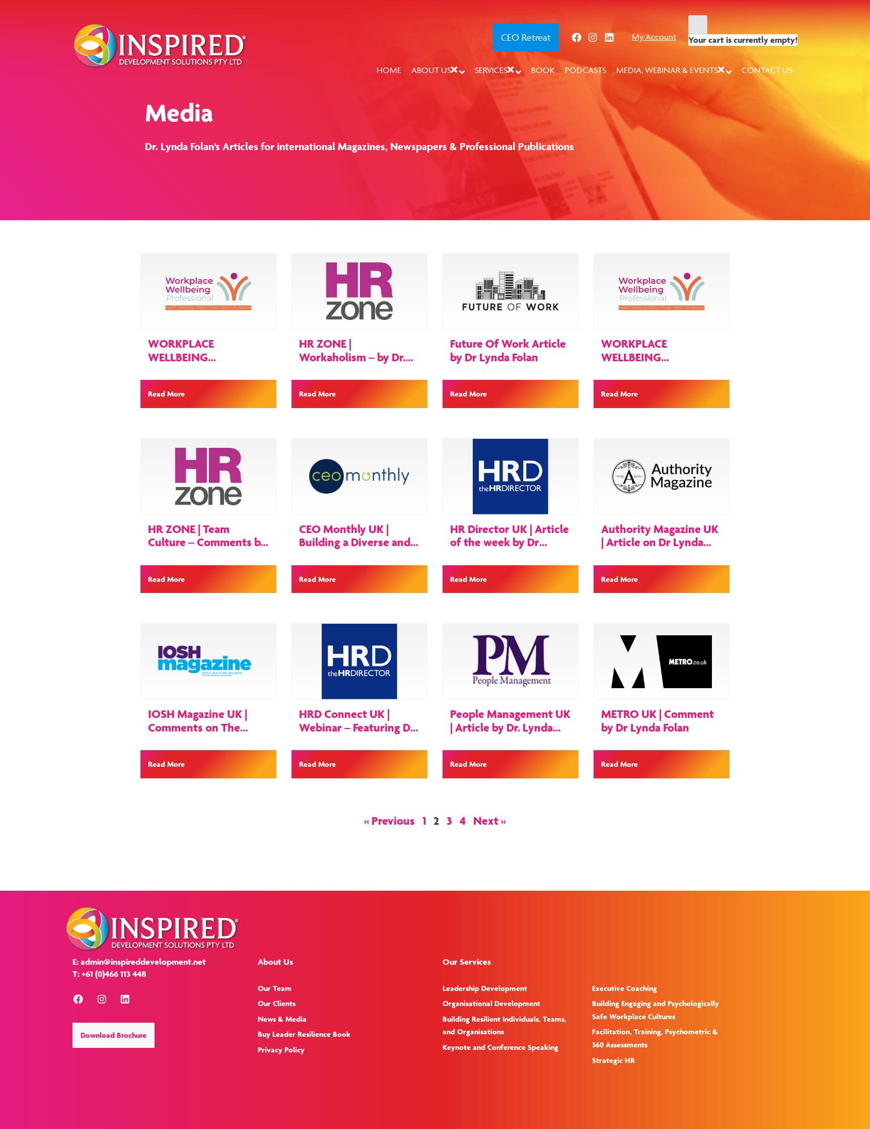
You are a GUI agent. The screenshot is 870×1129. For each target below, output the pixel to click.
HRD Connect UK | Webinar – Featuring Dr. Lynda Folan (357, 727)
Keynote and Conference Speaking (500, 1047)
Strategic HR (613, 1060)
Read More (166, 394)
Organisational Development (491, 1003)
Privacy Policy (281, 1049)
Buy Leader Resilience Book (304, 1034)
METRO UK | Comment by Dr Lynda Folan (657, 720)
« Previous (389, 821)
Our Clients (277, 1003)
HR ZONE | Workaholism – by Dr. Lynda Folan (352, 357)
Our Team (275, 988)
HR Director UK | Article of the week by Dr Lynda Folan (509, 542)
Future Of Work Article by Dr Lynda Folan (508, 350)
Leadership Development (485, 988)
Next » (489, 821)
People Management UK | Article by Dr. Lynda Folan (510, 727)
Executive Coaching (624, 988)
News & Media (282, 1019)
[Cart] (697, 24)
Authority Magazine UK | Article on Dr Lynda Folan (659, 542)
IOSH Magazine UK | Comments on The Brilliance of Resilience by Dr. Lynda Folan (204, 734)
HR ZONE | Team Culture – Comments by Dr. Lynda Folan (207, 542)
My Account (654, 37)
